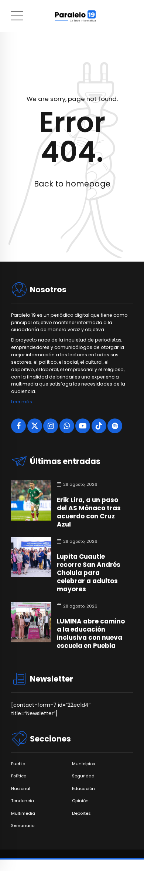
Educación (83, 788)
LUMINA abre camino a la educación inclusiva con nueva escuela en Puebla (91, 633)
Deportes (81, 813)
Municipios (83, 764)
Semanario (22, 825)
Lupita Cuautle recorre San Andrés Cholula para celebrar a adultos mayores (88, 572)
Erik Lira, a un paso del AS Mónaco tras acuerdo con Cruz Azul (89, 512)
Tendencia (22, 801)
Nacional (20, 788)
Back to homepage (72, 183)
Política (19, 776)
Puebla (18, 764)
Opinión (80, 801)
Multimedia (23, 813)
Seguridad (83, 776)
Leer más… (22, 401)
